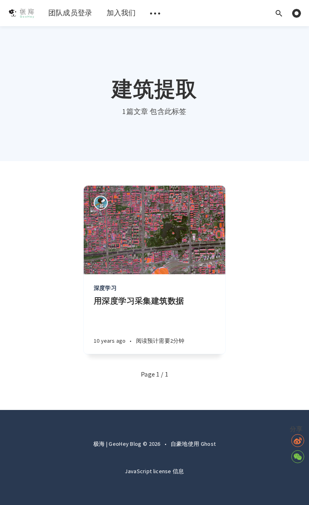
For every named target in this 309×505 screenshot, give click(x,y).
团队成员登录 (70, 12)
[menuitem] (21, 13)
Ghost (208, 443)
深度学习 (105, 288)
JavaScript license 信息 (154, 471)
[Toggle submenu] (155, 13)
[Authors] (101, 203)
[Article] (154, 230)
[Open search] (279, 13)
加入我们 (121, 12)
